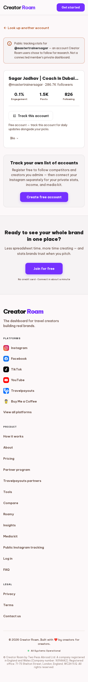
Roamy (8, 514)
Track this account (31, 116)
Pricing (8, 458)
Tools (7, 492)
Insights (9, 525)
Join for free (44, 269)
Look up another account (26, 28)
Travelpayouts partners (22, 481)
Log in (7, 558)
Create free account (44, 197)
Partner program (16, 470)
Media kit (10, 536)
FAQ (6, 570)
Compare (10, 503)
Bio (14, 138)
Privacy (9, 594)
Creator (19, 7)
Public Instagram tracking (23, 547)
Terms (8, 605)
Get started (71, 7)
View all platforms (17, 412)
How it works (13, 436)
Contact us (12, 616)
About (8, 447)
